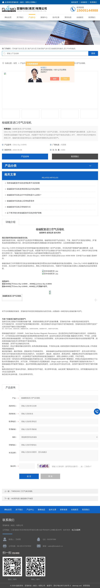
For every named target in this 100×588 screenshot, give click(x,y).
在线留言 (84, 2)
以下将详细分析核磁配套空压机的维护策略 (24, 213)
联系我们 (93, 2)
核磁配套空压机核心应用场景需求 (20, 201)
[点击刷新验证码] (43, 466)
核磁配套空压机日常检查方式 (19, 207)
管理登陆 (86, 586)
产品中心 (32, 17)
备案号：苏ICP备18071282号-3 (59, 586)
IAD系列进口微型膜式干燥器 (22, 498)
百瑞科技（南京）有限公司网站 (24, 2)
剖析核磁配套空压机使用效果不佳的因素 (23, 183)
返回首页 (74, 2)
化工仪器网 (76, 530)
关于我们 (20, 17)
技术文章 (56, 17)
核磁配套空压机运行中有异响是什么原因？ (24, 195)
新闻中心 (44, 17)
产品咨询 (25, 156)
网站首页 (8, 17)
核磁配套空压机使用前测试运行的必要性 (23, 189)
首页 (15, 63)
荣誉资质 (68, 17)
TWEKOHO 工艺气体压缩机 (21, 491)
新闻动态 (41, 510)
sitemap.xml (77, 586)
